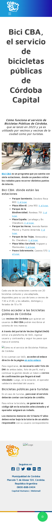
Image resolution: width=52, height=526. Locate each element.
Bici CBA (6, 173)
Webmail (35, 490)
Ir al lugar (22, 202)
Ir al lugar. (44, 205)
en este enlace (32, 360)
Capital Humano (20, 490)
